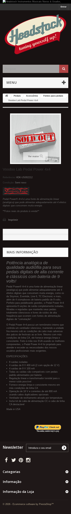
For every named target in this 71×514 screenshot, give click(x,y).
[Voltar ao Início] (6, 96)
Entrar (63, 7)
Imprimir (13, 219)
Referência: (9, 177)
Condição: (8, 182)
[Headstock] (35, 34)
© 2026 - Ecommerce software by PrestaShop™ (28, 504)
